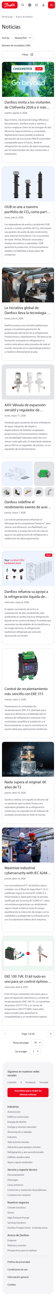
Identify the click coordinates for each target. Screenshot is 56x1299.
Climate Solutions (16, 1207)
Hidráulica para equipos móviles (24, 1147)
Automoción (14, 1111)
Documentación (15, 1174)
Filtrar (25, 54)
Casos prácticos (15, 1184)
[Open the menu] (51, 5)
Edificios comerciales (18, 1116)
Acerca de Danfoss (24, 16)
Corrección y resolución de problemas (26, 1189)
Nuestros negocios (18, 1202)
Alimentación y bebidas (19, 1131)
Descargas (12, 1179)
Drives (10, 1212)
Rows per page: (21, 1042)
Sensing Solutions (16, 1222)
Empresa (11, 1240)
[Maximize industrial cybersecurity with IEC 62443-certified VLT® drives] (28, 845)
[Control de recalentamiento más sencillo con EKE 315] (28, 666)
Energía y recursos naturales (21, 1126)
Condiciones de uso (17, 1269)
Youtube (43, 1082)
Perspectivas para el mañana (22, 1250)
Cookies (11, 1284)
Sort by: (6, 37)
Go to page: (21, 1051)
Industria (12, 1136)
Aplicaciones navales (18, 1142)
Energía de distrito (16, 1121)
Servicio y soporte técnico (22, 1169)
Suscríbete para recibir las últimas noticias (28, 1092)
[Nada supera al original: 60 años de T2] (28, 759)
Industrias (13, 1106)
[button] (36, 5)
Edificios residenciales (18, 1157)
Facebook (31, 1082)
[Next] (51, 1034)
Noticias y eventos (16, 1245)
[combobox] (35, 1051)
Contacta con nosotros (19, 1194)
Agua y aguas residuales (19, 1162)
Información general (18, 1277)
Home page (7, 16)
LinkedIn (12, 1082)
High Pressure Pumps (18, 1217)
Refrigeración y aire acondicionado (25, 1152)
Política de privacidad (18, 1261)
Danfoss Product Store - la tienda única (27, 1227)
